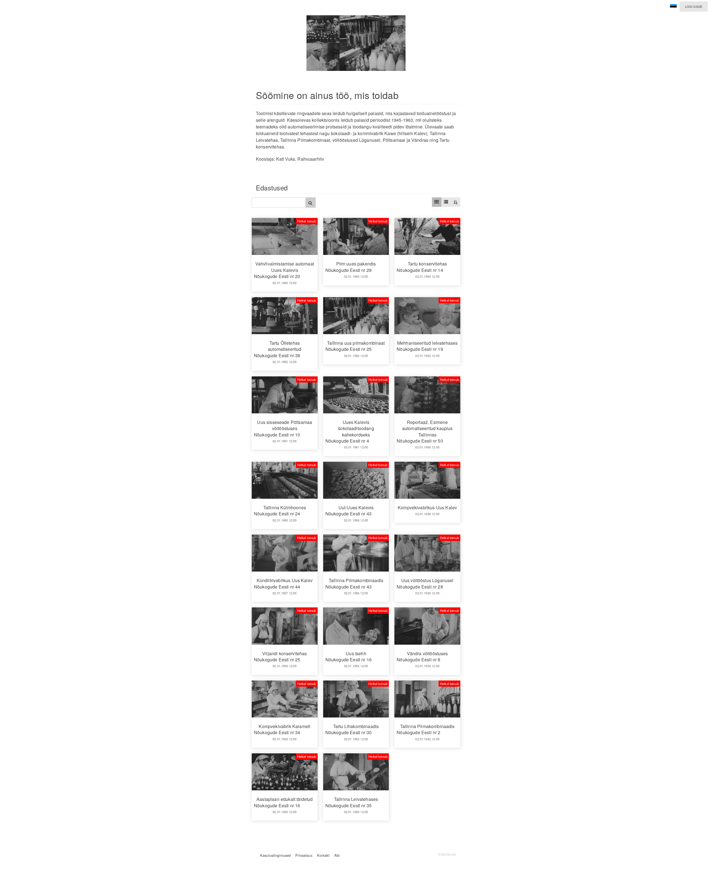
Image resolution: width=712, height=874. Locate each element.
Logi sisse (693, 6)
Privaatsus (303, 855)
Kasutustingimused (275, 855)
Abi (337, 855)
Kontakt (323, 855)
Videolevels (447, 854)
